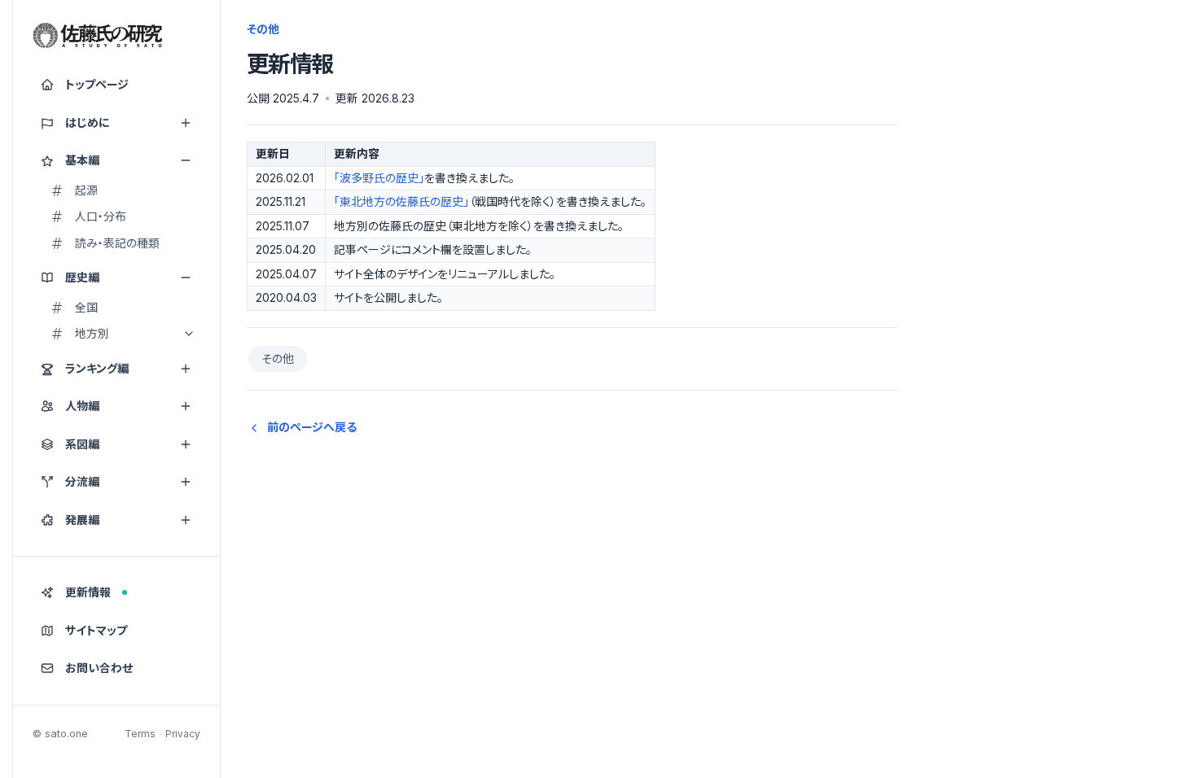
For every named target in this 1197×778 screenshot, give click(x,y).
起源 (86, 190)
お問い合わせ (99, 668)
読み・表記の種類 (117, 243)
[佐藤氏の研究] (98, 36)
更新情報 (88, 592)
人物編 (82, 406)
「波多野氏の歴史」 (379, 178)
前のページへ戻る (312, 427)
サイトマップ (96, 630)
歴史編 (82, 277)
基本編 (82, 160)
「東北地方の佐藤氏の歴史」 (401, 201)
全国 (86, 307)
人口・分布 (100, 216)
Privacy (182, 734)
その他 (277, 358)
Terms (140, 734)
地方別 (92, 333)
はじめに (87, 122)
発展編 (82, 520)
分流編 (82, 481)
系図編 (82, 444)
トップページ (97, 84)
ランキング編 (97, 368)
